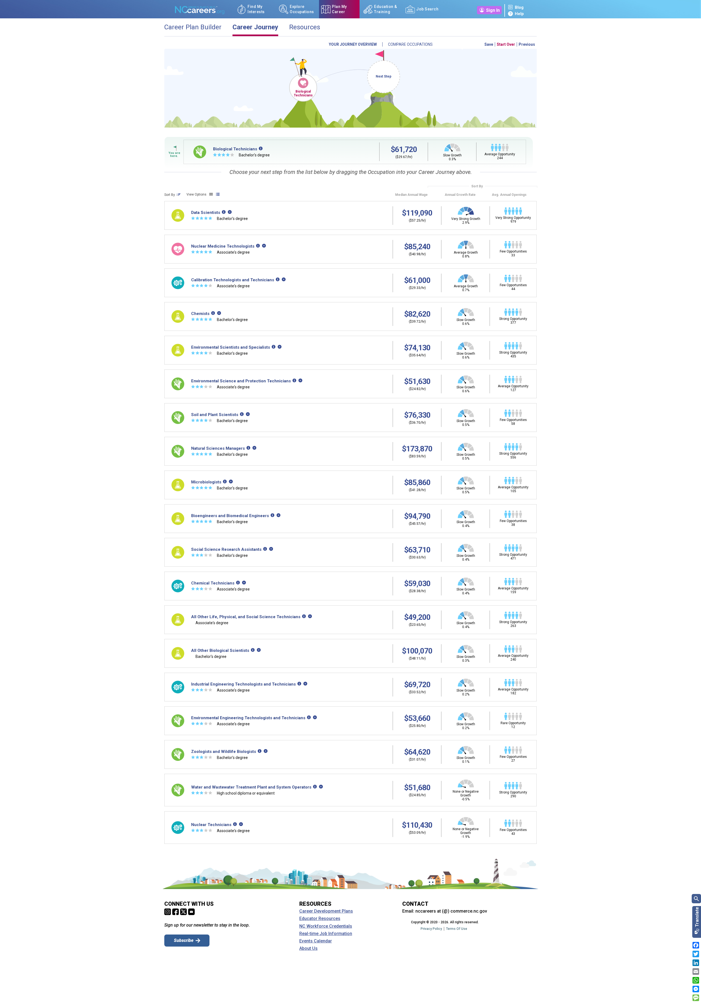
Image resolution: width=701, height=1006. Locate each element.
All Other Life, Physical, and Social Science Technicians (245, 616)
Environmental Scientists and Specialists (230, 347)
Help (519, 13)
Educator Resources (319, 919)
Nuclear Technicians (211, 824)
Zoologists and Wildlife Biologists (223, 751)
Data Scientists (205, 212)
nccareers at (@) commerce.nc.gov (451, 911)
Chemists (200, 313)
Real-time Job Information (325, 934)
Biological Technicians (303, 93)
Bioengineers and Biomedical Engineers (230, 515)
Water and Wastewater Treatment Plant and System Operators (251, 787)
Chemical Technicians (212, 583)
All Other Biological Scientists (220, 650)
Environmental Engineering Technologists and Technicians (248, 717)
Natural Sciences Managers (218, 448)
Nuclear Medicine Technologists (222, 246)
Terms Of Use (456, 929)
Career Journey (255, 27)
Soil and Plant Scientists (214, 414)
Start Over (506, 44)
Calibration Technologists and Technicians (232, 279)
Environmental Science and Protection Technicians (241, 381)
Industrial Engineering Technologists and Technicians (243, 684)
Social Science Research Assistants (226, 549)
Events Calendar (315, 941)
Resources (304, 27)
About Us (308, 948)
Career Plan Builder (193, 27)
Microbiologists (206, 482)
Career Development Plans (326, 911)
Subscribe (183, 940)
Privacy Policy (431, 929)
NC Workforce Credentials (325, 926)
